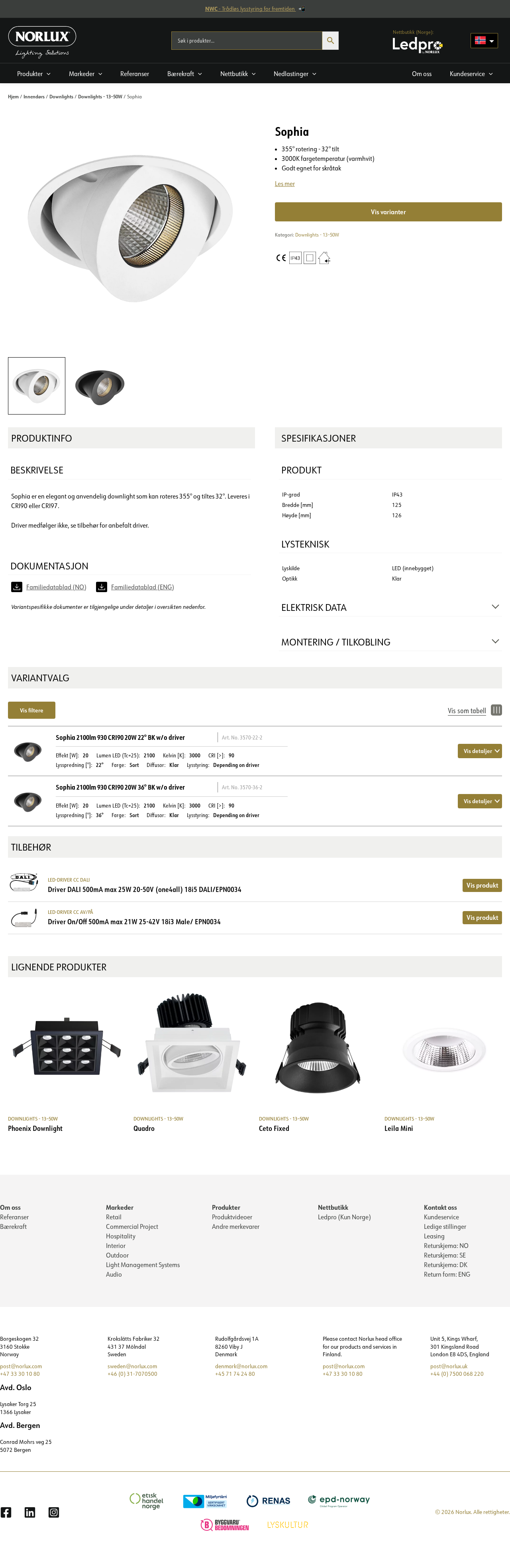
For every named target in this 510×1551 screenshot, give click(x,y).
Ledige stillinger (445, 1226)
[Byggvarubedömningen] (226, 1524)
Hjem (13, 96)
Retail (114, 1217)
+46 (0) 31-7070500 (132, 1373)
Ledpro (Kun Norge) (344, 1217)
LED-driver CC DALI (69, 880)
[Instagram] (54, 1512)
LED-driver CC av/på (70, 912)
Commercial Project (132, 1226)
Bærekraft (13, 1226)
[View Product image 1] (36, 386)
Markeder (119, 1207)
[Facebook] (6, 1512)
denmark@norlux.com (241, 1366)
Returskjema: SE (445, 1255)
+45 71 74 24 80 (235, 1373)
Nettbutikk (333, 1207)
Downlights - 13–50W (100, 96)
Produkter (226, 1207)
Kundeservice (441, 1217)
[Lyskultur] (289, 1524)
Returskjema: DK (445, 1265)
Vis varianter (388, 211)
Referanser (14, 1217)
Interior (116, 1246)
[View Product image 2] (100, 386)
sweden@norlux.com (132, 1366)
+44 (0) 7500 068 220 (457, 1373)
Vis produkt (482, 885)
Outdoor (117, 1255)
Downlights (61, 96)
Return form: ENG (447, 1274)
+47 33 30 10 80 (20, 1373)
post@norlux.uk (448, 1366)
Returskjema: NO (446, 1246)
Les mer (285, 184)
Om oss (10, 1207)
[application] (47, 73)
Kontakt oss (440, 1207)
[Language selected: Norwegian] (484, 40)
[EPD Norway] (340, 1500)
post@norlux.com (21, 1366)
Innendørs (34, 96)
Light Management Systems (143, 1265)
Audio (114, 1274)
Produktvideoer (232, 1217)
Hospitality (120, 1236)
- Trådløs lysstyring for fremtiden (250, 8)
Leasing (434, 1236)
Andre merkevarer (235, 1226)
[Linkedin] (30, 1512)
